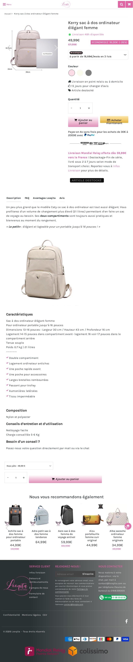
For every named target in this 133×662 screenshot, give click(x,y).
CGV (45, 615)
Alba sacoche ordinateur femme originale (118, 535)
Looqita (16, 631)
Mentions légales (31, 615)
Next (56, 47)
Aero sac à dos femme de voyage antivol (66, 534)
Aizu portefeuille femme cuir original (92, 535)
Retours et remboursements (38, 580)
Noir (88, 73)
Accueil (8, 14)
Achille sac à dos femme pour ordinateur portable (15, 535)
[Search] (121, 4)
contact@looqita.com (73, 604)
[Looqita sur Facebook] (126, 622)
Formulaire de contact (37, 595)
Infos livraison (37, 572)
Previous (8, 47)
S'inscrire (87, 573)
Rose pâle (71, 73)
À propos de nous (38, 587)
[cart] (129, 4)
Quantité (73, 99)
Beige (80, 73)
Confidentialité (11, 615)
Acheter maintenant (114, 120)
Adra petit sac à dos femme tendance (41, 534)
